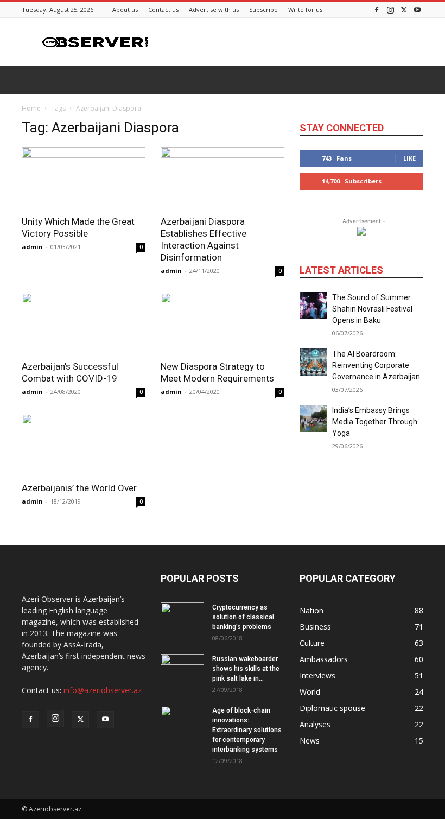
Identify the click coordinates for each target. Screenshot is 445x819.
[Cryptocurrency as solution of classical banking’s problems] (182, 617)
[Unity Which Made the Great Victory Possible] (83, 177)
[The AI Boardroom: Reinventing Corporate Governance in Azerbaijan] (313, 362)
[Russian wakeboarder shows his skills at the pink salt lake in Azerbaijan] (182, 669)
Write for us (305, 9)
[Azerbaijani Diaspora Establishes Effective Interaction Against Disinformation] (222, 177)
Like (409, 158)
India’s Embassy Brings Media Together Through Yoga (374, 421)
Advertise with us (214, 9)
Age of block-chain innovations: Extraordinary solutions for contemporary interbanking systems (247, 730)
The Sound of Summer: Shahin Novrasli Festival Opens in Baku (372, 309)
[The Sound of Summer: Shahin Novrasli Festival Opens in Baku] (313, 305)
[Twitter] (404, 9)
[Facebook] (377, 9)
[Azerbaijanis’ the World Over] (83, 444)
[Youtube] (417, 9)
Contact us (163, 9)
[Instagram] (390, 9)
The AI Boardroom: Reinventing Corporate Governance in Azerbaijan (376, 365)
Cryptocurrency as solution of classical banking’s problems (243, 617)
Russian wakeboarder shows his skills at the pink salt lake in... (245, 668)
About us (125, 9)
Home (31, 108)
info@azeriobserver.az (102, 690)
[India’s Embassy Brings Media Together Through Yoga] (313, 418)
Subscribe (263, 9)
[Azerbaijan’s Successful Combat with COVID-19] (83, 323)
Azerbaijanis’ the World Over (79, 487)
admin (32, 247)
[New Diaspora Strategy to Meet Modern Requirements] (222, 323)
